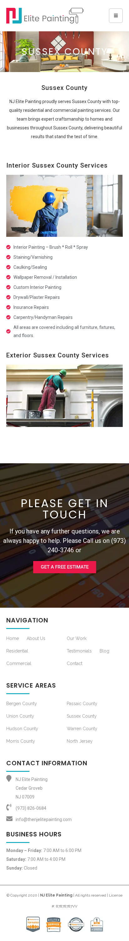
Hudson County (22, 728)
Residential (17, 650)
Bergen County (21, 703)
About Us (36, 638)
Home (12, 638)
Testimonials (79, 650)
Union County (20, 716)
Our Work (76, 638)
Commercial (18, 663)
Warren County (82, 728)
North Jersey (80, 741)
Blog (104, 650)
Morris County (20, 741)
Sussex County (82, 716)
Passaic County (82, 703)
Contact (74, 663)
